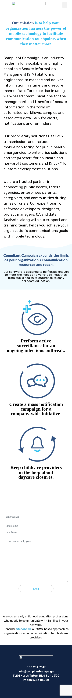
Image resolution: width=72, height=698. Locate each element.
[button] (64, 5)
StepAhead (23, 629)
